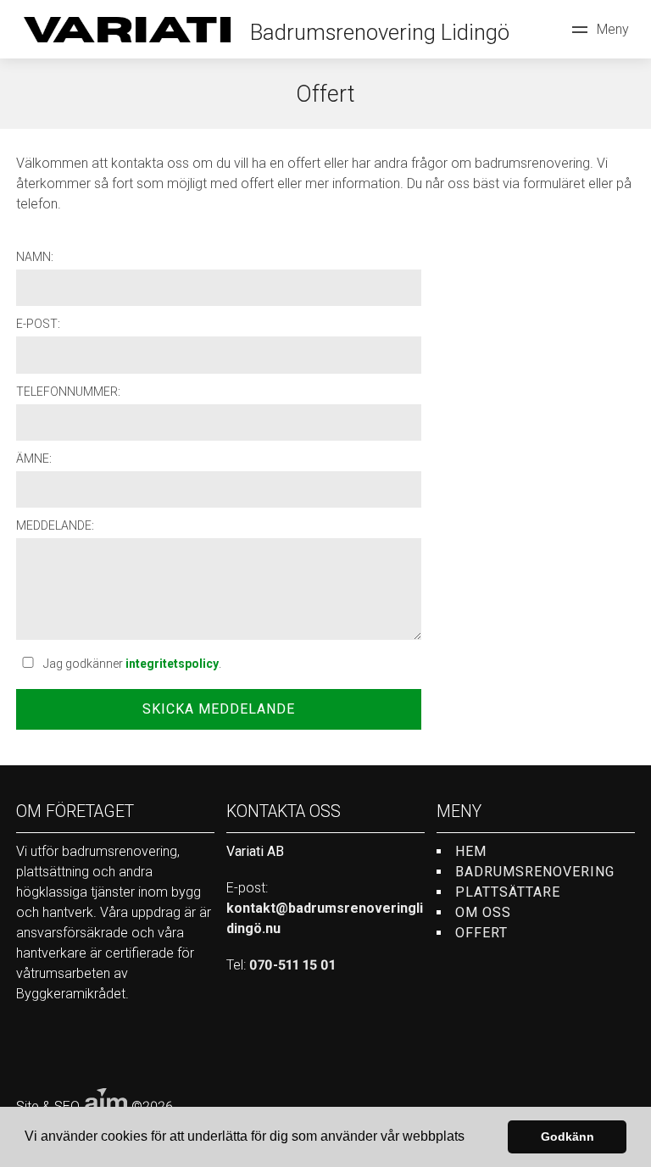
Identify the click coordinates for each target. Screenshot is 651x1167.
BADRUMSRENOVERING (535, 872)
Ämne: (34, 458)
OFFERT (481, 933)
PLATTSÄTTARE (507, 892)
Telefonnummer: (68, 391)
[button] (470, 1138)
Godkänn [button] (567, 1136)
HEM (471, 851)
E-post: (38, 324)
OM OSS (483, 912)
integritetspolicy (172, 663)
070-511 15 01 (292, 965)
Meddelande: (55, 525)
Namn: (34, 257)
